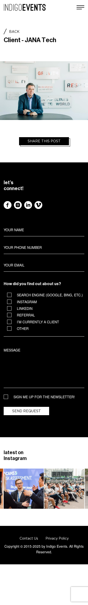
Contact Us (29, 538)
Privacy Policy (57, 538)
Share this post (44, 141)
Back (14, 32)
